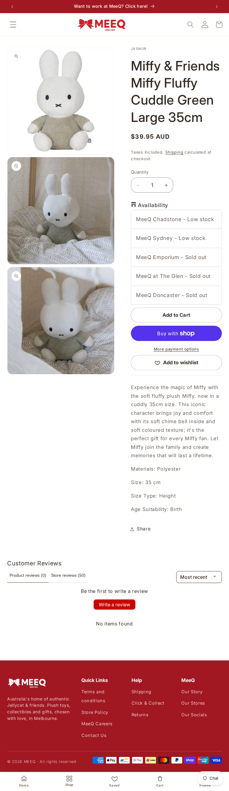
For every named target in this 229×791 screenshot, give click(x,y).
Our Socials (194, 714)
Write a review (114, 605)
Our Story (191, 691)
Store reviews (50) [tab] (68, 575)
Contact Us (94, 735)
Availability (153, 205)
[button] (13, 24)
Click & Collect (148, 703)
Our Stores (193, 703)
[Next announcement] (216, 6)
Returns (140, 714)
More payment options (176, 349)
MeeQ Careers (97, 723)
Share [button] (144, 529)
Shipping (174, 152)
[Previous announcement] (12, 6)
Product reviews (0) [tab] (28, 575)
